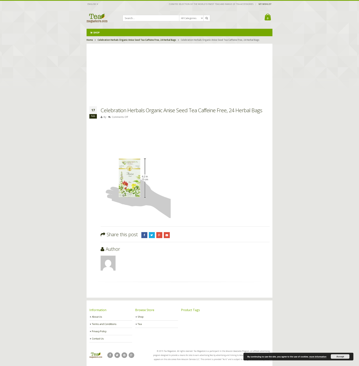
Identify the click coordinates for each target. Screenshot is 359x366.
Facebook (144, 235)
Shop (96, 32)
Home (90, 39)
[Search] (207, 18)
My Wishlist (265, 4)
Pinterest (124, 355)
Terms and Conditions (104, 324)
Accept (340, 356)
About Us (97, 316)
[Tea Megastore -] (97, 18)
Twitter (152, 235)
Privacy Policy (99, 331)
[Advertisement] (179, 72)
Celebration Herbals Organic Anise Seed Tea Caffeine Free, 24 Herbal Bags (137, 39)
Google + (159, 235)
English (92, 4)
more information (317, 356)
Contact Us (98, 338)
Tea (140, 324)
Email (167, 235)
